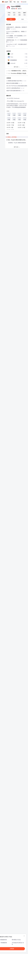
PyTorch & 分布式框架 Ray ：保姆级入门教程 (16, 32)
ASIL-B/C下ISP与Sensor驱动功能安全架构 (16, 85)
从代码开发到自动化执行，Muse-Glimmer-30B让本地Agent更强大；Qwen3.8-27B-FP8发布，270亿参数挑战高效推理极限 (16, 105)
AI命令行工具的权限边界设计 (15, 88)
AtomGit (24, 2)
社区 (18, 2)
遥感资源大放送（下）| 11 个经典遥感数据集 (16, 40)
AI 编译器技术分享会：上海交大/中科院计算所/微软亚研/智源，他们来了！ (19, 71)
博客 (10, 2)
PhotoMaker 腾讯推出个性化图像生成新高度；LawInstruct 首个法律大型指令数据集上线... (19, 73)
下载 (14, 2)
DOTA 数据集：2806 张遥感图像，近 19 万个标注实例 (16, 36)
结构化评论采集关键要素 (14, 83)
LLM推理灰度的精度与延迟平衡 (16, 80)
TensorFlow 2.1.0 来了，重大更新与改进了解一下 (16, 45)
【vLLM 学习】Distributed (12, 98)
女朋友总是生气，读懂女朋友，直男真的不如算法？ (16, 28)
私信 (22, 19)
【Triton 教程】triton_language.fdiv (15, 101)
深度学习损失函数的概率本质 (15, 90)
